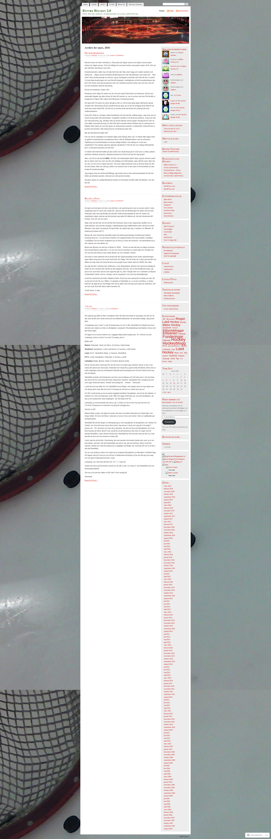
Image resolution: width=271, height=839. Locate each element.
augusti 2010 (168, 730)
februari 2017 (168, 524)
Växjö (170, 361)
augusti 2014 (168, 598)
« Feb (164, 392)
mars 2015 (167, 579)
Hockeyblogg (174, 343)
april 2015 (167, 576)
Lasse (173, 101)
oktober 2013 (168, 626)
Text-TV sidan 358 (170, 240)
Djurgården (167, 328)
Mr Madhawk (168, 250)
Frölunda (181, 334)
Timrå (172, 358)
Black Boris (168, 199)
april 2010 (167, 741)
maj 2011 (167, 705)
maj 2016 (167, 546)
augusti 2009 (168, 763)
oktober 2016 (168, 532)
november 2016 (169, 530)
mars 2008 (167, 809)
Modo (176, 353)
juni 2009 (167, 768)
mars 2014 (167, 612)
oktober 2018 (168, 494)
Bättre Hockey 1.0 (170, 165)
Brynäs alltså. (92, 198)
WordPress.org (169, 189)
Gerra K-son (175, 66)
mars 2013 (167, 645)
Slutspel (181, 356)
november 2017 (169, 511)
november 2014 (169, 590)
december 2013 (169, 620)
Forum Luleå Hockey (171, 167)
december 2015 (169, 560)
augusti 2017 (168, 519)
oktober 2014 (168, 593)
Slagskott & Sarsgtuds (171, 253)
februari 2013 (168, 648)
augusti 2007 (168, 829)
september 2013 (169, 628)
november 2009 (169, 754)
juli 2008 (166, 798)
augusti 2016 (168, 538)
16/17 (102, 4)
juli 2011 (166, 700)
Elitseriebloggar (173, 330)
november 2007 (169, 820)
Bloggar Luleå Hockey (173, 320)
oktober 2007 (168, 823)
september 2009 (169, 760)
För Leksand (168, 208)
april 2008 (167, 807)
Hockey (94, 55)
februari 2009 (168, 779)
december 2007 (169, 818)
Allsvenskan (170, 319)
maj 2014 (167, 606)
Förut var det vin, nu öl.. (172, 128)
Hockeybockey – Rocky (172, 170)
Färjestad (166, 340)
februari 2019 (168, 489)
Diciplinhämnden (94, 53)
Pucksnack (168, 213)
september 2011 (169, 694)
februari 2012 (168, 680)
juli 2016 (166, 541)
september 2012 (169, 661)
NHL (165, 234)
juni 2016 (167, 543)
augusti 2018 (168, 500)
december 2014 (169, 587)
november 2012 (169, 656)
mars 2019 (167, 486)
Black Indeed (168, 202)
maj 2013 (167, 639)
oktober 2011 (168, 691)
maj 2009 (167, 771)
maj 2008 (167, 804)
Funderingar (173, 337)
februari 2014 (168, 615)
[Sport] (165, 464)
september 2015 (169, 568)
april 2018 (167, 502)
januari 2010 (168, 749)
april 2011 (167, 708)
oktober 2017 (168, 513)
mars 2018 (167, 505)
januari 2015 (168, 584)
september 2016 (169, 535)
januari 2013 (168, 650)
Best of (121, 4)
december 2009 (169, 752)
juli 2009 (166, 765)
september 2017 (169, 516)
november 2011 (169, 689)
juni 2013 (167, 637)
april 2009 (167, 774)
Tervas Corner (135, 4)
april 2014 (167, 609)
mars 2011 (167, 711)
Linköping (166, 349)
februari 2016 (168, 554)
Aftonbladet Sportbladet (172, 293)
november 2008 (169, 787)
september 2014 (169, 595)
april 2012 (167, 675)
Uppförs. (180, 74)
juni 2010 (167, 735)
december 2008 (169, 785)
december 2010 (169, 719)
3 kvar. (88, 306)
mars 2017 (167, 522)
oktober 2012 (168, 659)
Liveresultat (168, 232)
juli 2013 (166, 634)
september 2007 (169, 826)
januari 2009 (168, 782)
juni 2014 (167, 604)
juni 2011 (167, 702)
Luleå (173, 349)
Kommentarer (183, 11)
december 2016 (169, 527)
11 (185, 380)
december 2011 (169, 686)
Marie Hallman (169, 295)
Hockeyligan (168, 229)
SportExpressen (169, 298)
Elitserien (170, 333)
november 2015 (169, 563)
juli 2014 (166, 601)
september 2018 (169, 497)
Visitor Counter (171, 475)
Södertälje (166, 358)
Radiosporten (168, 282)
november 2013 (169, 623)
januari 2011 (168, 716)
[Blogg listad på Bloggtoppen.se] (173, 456)
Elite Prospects (169, 226)
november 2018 (169, 491)
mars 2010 (167, 744)
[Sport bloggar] (168, 459)
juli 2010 (166, 733)
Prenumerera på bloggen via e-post (172, 401)
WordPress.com (169, 186)
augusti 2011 (168, 697)
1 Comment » (113, 308)
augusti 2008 (168, 796)
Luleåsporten (168, 269)
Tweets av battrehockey (170, 151)
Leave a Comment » (117, 55)
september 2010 (169, 727)
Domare (175, 328)
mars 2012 (167, 678)
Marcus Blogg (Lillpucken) (173, 173)
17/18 (111, 4)
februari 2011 (168, 713)
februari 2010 (168, 746)
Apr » (169, 392)
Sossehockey (168, 216)
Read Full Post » (91, 187)
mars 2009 (167, 776)
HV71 (165, 346)
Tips (177, 358)
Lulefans (167, 272)
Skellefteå (173, 356)
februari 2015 (168, 582)
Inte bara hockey (174, 346)
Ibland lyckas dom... (171, 131)
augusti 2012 (168, 664)
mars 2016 (167, 552)
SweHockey (168, 237)
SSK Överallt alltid (170, 256)
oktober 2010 (168, 724)
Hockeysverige (169, 210)
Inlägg (171, 11)
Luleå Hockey (168, 266)
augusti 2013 (168, 631)
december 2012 (169, 653)
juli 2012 (166, 667)
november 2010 (169, 722)
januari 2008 (168, 815)
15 (174, 383)
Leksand (184, 346)
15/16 (94, 4)
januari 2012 (168, 683)
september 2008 (169, 793)
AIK (164, 319)
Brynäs (183, 322)
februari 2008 (168, 812)
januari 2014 (168, 617)
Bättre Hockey (171, 324)
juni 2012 (167, 669)
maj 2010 (167, 738)
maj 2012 (167, 672)
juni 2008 (167, 801)
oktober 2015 (168, 565)
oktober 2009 (168, 757)
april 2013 (167, 642)
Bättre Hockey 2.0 (97, 10)
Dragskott (167, 205)
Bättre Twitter (170, 148)
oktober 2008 (168, 790)
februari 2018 (168, 508)
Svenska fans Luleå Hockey (173, 176)
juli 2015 (166, 574)
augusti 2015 (168, 571)
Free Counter (172, 470)
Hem (85, 4)
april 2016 (167, 549)
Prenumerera (169, 422)
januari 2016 (168, 557)
